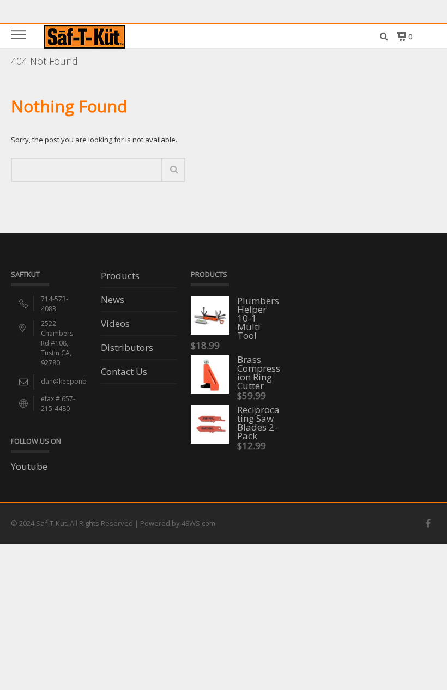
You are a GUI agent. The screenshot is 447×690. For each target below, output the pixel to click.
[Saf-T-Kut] (84, 35)
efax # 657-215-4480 (58, 403)
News (112, 300)
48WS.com (198, 523)
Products (120, 276)
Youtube (29, 466)
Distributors (127, 348)
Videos (115, 324)
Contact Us (124, 372)
